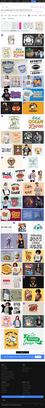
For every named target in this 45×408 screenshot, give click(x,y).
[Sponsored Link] (6, 25)
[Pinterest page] (39, 404)
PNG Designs (4, 369)
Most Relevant (11, 18)
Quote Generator (26, 392)
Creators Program (5, 384)
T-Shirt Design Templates (7, 371)
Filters (4, 18)
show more (39, 30)
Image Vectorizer (26, 389)
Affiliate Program (5, 385)
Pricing (23, 366)
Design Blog (4, 366)
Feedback (3, 392)
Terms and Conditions (27, 368)
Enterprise (3, 387)
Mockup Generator (26, 387)
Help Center (25, 371)
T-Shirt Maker (25, 390)
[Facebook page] (37, 404)
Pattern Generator (26, 394)
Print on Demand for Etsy (7, 376)
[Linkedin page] (43, 404)
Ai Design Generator (27, 385)
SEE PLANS (38, 356)
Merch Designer (26, 384)
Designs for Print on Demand (7, 374)
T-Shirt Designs (4, 368)
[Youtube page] (41, 404)
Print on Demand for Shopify (7, 378)
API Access (3, 389)
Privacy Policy (25, 369)
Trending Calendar (5, 379)
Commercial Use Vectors (7, 373)
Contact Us (4, 390)
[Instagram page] (35, 404)
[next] (40, 352)
